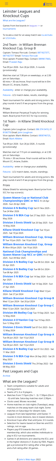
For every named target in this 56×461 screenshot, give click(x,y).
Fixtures (7, 95)
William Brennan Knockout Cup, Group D (27, 238)
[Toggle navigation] (6, 3)
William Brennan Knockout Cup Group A (28, 334)
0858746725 (44, 135)
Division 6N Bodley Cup (17, 312)
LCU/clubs (10, 38)
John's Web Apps (27, 459)
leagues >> (35, 25)
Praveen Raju (15, 61)
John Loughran (25, 132)
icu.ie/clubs (46, 35)
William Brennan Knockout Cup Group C (28, 305)
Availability (8, 89)
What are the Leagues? (14, 20)
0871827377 (43, 52)
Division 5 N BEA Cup (16, 215)
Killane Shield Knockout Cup (21, 229)
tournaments (9, 28)
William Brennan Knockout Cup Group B (28, 298)
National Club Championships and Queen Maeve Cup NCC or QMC (25, 253)
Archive (6, 375)
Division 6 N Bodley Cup (18, 208)
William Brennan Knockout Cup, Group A (27, 245)
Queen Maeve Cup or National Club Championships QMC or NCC (25, 199)
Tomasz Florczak (29, 55)
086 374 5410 (42, 129)
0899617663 (44, 58)
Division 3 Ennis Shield (17, 222)
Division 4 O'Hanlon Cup (18, 320)
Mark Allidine (15, 138)
